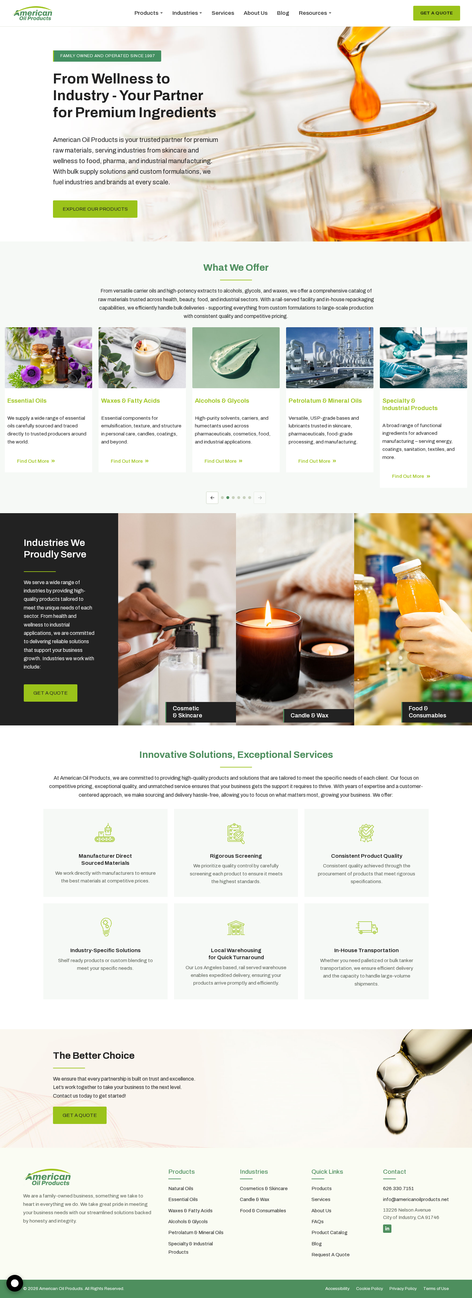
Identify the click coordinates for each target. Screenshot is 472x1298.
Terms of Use (436, 1288)
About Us (255, 13)
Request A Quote (330, 1254)
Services (223, 13)
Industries (185, 13)
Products (146, 13)
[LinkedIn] (387, 1228)
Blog (283, 13)
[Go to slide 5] (244, 497)
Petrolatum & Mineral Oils (195, 1232)
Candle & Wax (254, 1199)
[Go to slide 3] (233, 497)
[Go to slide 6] (249, 497)
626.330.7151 (398, 1188)
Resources (313, 13)
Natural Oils (180, 1188)
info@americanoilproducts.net (416, 1199)
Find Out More (33, 461)
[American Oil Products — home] (32, 13)
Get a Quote (436, 13)
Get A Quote (80, 1115)
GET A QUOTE (50, 693)
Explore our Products (95, 209)
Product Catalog (329, 1232)
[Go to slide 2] (227, 497)
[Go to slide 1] (222, 497)
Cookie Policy (369, 1288)
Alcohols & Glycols (188, 1221)
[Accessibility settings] (14, 1283)
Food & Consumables (263, 1210)
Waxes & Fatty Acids (190, 1210)
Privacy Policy (403, 1288)
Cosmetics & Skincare (264, 1188)
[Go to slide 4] (238, 497)
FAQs (317, 1221)
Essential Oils (183, 1199)
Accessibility (337, 1288)
